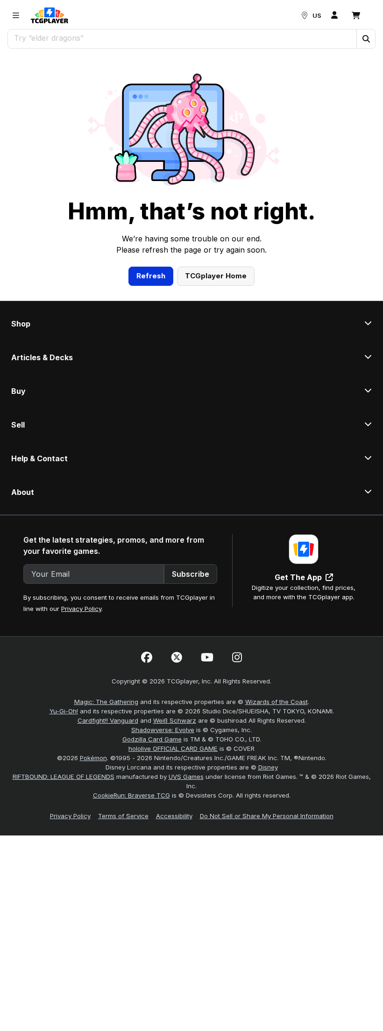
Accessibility (174, 816)
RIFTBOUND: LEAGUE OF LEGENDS (63, 776)
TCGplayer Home (216, 275)
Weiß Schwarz (174, 720)
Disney (268, 767)
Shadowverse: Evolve (162, 729)
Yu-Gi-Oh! (64, 711)
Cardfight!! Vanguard (108, 720)
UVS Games (186, 776)
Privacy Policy (81, 608)
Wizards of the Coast (276, 701)
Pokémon (93, 758)
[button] (365, 38)
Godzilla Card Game (152, 739)
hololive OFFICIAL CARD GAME (173, 748)
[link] (49, 15)
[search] (182, 37)
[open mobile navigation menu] (16, 15)
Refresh (150, 275)
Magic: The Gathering (106, 701)
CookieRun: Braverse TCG (131, 795)
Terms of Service (123, 816)
